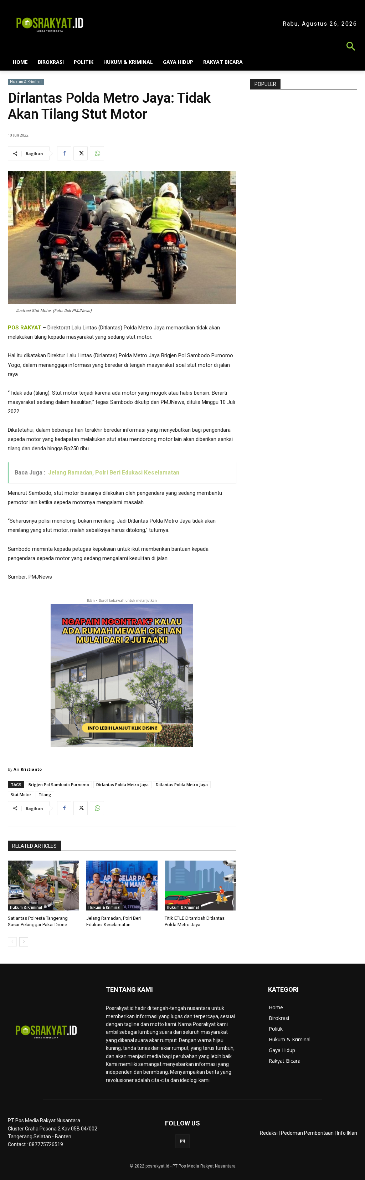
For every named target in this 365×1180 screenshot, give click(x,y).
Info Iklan (347, 1133)
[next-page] (23, 941)
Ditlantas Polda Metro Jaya (182, 784)
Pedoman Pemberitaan (307, 1133)
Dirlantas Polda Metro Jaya (122, 784)
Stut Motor (21, 794)
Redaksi (269, 1133)
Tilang (44, 794)
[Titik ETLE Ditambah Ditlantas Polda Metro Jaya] (200, 885)
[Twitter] (80, 153)
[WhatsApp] (97, 153)
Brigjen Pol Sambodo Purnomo (59, 784)
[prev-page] (12, 941)
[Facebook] (64, 153)
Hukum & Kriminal (26, 81)
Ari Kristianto (28, 769)
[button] (182, 47)
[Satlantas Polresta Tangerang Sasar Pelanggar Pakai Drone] (43, 885)
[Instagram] (182, 1141)
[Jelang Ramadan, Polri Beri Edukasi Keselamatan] (122, 885)
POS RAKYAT (24, 327)
